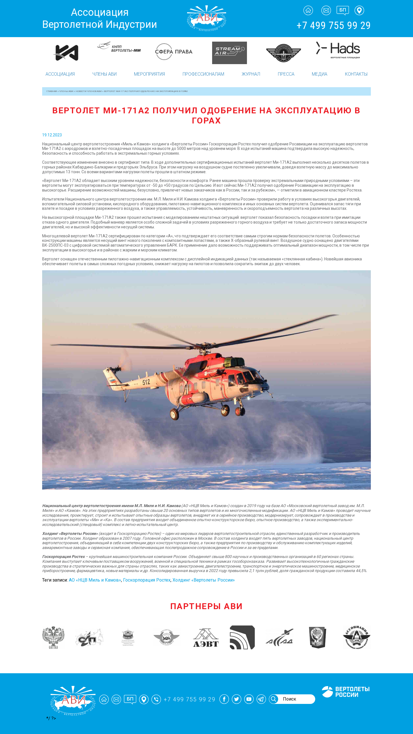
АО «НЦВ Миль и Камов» (95, 580)
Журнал (251, 74)
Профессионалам (203, 74)
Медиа (319, 74)
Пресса (286, 74)
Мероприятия (149, 74)
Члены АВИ (104, 74)
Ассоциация (60, 74)
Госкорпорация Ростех (147, 580)
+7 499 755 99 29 (333, 25)
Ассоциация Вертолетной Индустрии (99, 18)
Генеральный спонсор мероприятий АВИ (345, 704)
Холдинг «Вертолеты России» (204, 580)
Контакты (356, 74)
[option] (69, 50)
